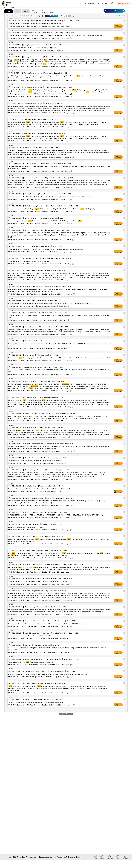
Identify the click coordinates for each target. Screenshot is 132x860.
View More (66, 714)
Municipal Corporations (32, 524)
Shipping (27, 645)
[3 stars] (24, 16)
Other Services (29, 355)
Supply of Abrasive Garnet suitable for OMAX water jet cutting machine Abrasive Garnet (35, 702)
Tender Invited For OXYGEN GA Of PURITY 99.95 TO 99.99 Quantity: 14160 (32, 47)
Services (91, 3)
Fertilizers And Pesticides (33, 578)
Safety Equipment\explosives (33, 45)
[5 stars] (28, 16)
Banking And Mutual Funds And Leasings (37, 413)
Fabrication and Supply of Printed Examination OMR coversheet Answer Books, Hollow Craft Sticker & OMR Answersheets (47, 624)
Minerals (27, 246)
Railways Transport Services (33, 57)
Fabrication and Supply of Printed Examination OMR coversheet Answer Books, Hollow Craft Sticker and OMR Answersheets (47, 674)
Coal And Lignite (30, 300)
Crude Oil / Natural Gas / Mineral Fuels (37, 163)
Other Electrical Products (32, 33)
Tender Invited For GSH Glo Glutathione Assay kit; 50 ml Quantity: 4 (29, 261)
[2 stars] (22, 16)
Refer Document (18, 26)
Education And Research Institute (35, 621)
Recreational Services (32, 458)
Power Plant (28, 147)
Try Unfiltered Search (51, 15)
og (39, 16)
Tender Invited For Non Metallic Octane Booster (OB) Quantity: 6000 (29, 636)
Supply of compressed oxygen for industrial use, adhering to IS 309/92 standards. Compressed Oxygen (45, 221)
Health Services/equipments (33, 206)
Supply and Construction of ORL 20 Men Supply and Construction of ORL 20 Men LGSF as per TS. (39, 489)
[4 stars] (26, 16)
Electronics (28, 699)
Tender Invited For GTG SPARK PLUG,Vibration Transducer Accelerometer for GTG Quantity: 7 (38, 581)
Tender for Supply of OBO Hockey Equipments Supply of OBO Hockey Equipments (34, 460)
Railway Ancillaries (30, 119)
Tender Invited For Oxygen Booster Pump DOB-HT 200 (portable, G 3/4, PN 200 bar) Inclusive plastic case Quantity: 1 (45, 249)
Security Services (29, 20)
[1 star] (20, 16)
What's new (103, 3)
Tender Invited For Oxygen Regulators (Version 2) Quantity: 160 (30, 662)
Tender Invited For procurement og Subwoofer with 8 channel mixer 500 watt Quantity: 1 (35, 23)
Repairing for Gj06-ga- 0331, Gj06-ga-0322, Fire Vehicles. (26, 527)
